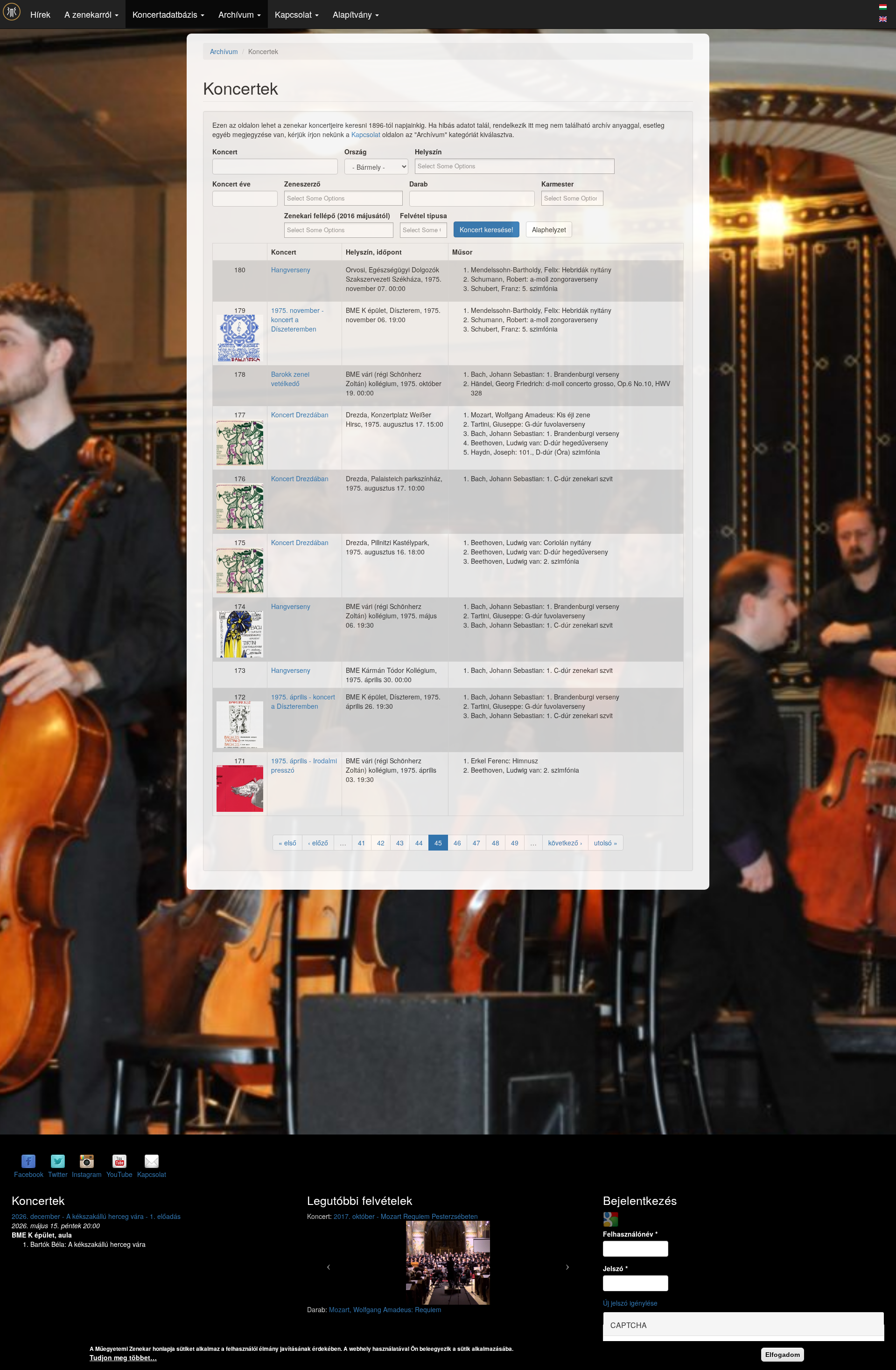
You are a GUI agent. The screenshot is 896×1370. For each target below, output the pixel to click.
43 (400, 842)
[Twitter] (57, 1160)
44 (419, 842)
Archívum (237, 14)
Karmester (557, 183)
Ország (355, 151)
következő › (565, 842)
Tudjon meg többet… (123, 1357)
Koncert (225, 151)
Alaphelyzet (549, 229)
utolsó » (605, 842)
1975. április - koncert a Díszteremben (303, 701)
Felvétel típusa (423, 215)
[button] (328, 1262)
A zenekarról (89, 14)
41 (361, 842)
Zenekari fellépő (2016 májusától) (337, 215)
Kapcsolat (294, 14)
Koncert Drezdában (300, 414)
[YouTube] (119, 1160)
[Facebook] (28, 1160)
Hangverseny (290, 269)
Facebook (28, 1174)
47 (476, 842)
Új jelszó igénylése (630, 1303)
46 (457, 842)
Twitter (58, 1174)
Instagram (87, 1174)
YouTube (119, 1174)
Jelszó (615, 1268)
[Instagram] (86, 1160)
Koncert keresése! (486, 229)
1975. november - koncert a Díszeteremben (297, 319)
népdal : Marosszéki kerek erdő (375, 1309)
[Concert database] (883, 18)
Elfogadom (782, 1354)
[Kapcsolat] (151, 1160)
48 (495, 842)
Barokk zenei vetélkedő (290, 378)
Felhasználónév (630, 1234)
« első (287, 842)
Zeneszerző (302, 183)
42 (381, 842)
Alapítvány (353, 14)
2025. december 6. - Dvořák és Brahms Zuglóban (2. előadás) (104, 1216)
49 (514, 842)
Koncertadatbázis (166, 14)
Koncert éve (231, 183)
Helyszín (428, 151)
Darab (418, 183)
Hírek (40, 14)
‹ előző (318, 842)
